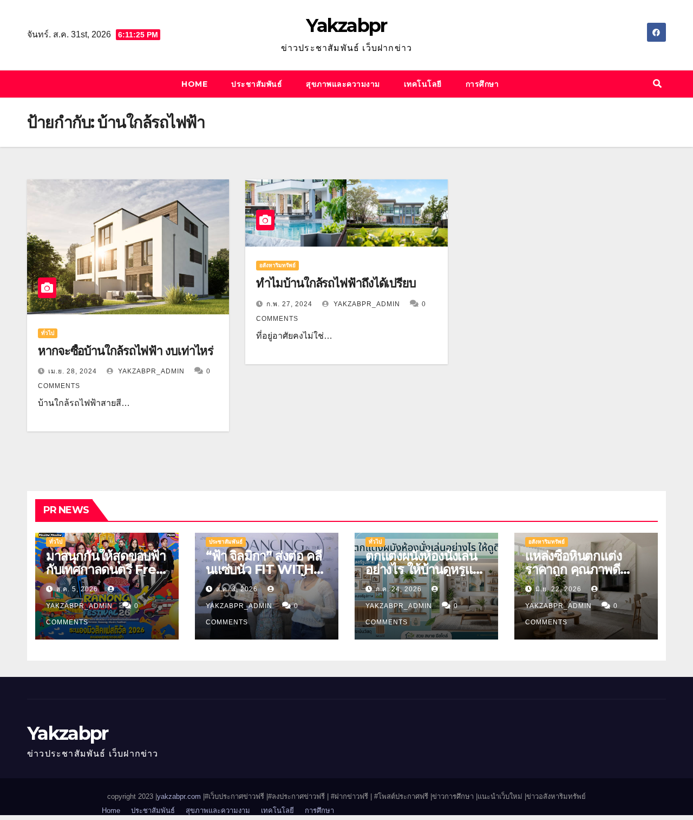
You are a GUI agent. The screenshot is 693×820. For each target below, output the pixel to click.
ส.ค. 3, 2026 (237, 589)
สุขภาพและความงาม (343, 84)
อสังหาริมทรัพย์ (277, 265)
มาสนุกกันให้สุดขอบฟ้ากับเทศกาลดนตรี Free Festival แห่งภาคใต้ (106, 569)
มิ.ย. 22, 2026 (558, 589)
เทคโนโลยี (423, 84)
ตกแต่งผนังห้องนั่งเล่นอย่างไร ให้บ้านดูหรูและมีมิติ (425, 569)
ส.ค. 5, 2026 (77, 589)
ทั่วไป (47, 333)
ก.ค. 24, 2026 (399, 589)
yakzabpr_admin (150, 371)
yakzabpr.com (180, 796)
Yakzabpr (346, 25)
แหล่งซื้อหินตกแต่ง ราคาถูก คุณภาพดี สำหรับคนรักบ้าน (573, 569)
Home (194, 84)
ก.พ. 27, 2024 (289, 304)
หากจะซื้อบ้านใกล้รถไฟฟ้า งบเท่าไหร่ (125, 351)
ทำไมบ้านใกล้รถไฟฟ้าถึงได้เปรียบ (336, 283)
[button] (657, 83)
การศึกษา (482, 84)
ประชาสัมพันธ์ (256, 84)
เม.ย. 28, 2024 (72, 371)
